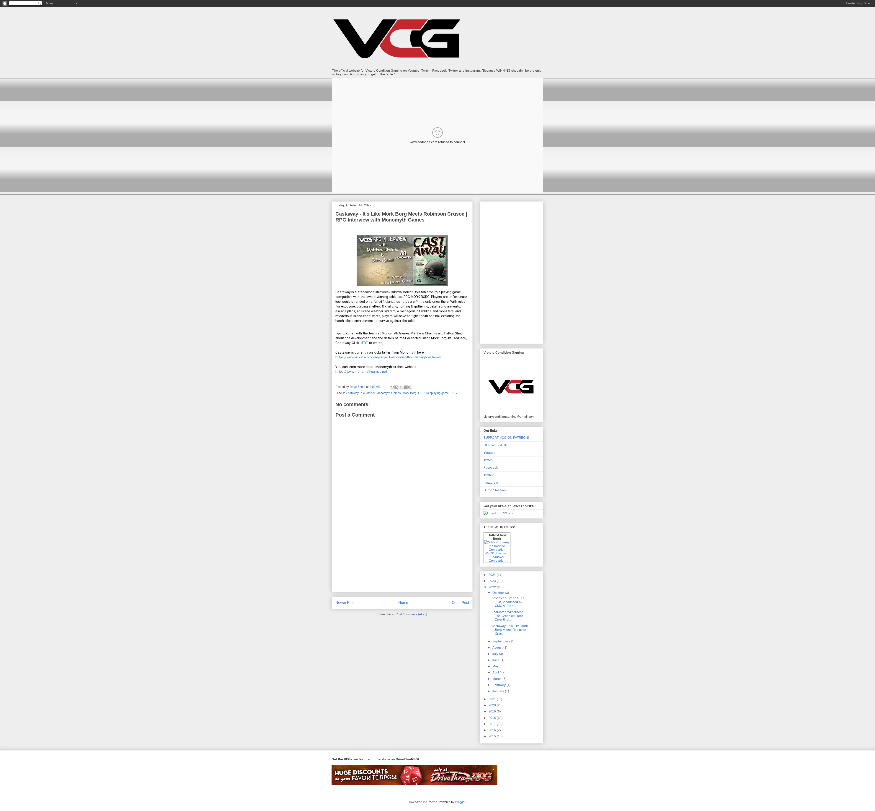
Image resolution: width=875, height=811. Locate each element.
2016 (493, 730)
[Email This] (392, 387)
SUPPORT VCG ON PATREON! (506, 437)
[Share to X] (401, 387)
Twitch (488, 460)
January (498, 691)
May (495, 666)
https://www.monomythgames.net (361, 372)
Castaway (352, 393)
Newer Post (344, 603)
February (499, 685)
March (497, 679)
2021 (493, 699)
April (496, 672)
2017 (493, 724)
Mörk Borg (409, 393)
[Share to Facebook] (405, 387)
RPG (453, 393)
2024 (493, 574)
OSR (421, 393)
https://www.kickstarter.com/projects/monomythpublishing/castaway (388, 357)
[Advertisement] (402, 556)
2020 (493, 705)
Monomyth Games (388, 393)
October (498, 593)
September (500, 641)
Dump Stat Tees (495, 490)
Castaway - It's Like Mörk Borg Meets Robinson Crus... (510, 629)
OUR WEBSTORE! (497, 445)
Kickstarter (367, 393)
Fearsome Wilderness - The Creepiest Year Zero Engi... (508, 615)
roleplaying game (437, 393)
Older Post (460, 603)
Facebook (491, 467)
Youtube (489, 452)
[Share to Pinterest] (409, 387)
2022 (493, 587)
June (496, 660)
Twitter (488, 475)
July (495, 654)
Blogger (460, 802)
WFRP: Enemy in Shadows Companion (497, 556)
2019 (493, 711)
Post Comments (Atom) (411, 614)
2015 (493, 736)
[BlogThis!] (396, 387)
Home (403, 603)
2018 (493, 718)
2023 (493, 581)
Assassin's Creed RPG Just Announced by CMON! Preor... (508, 602)
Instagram (491, 482)
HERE (364, 343)
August (497, 647)
